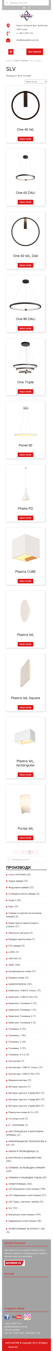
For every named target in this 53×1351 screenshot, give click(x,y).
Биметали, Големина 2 (20, 1016)
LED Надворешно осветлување (25, 1195)
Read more (25, 139)
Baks (11, 906)
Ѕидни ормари (16, 881)
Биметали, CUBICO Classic (22, 990)
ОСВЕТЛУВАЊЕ (21, 60)
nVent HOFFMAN (17, 874)
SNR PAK (13, 958)
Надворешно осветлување (23, 1221)
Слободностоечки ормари (22, 893)
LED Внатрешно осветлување (24, 1189)
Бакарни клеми (16, 977)
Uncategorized (16, 1118)
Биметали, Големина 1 (20, 1009)
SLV (31, 60)
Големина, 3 (15, 1048)
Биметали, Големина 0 (20, 1003)
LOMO (12, 952)
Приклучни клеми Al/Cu (21, 1112)
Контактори (15, 1061)
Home (9, 60)
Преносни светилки (19, 933)
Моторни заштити (18, 1086)
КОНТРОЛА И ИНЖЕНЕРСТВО (25, 1157)
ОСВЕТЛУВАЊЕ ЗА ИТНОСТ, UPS (27, 1228)
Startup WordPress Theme (31, 1346)
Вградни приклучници (20, 939)
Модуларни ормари (19, 887)
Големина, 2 (15, 1041)
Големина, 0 (15, 1029)
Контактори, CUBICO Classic (23, 1067)
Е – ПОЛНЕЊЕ (16, 1125)
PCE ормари (15, 945)
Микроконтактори (18, 1080)
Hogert (12, 900)
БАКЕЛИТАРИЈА (17, 984)
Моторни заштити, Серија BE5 (24, 1099)
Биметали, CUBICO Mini (21, 997)
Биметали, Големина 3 (20, 1022)
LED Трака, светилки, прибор (24, 1201)
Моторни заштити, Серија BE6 (24, 1105)
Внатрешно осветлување (22, 1214)
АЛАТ (11, 965)
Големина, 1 (15, 1035)
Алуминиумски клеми (20, 971)
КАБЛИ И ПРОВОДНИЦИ (22, 1151)
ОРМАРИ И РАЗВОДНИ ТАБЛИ (25, 1177)
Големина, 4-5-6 (17, 1054)
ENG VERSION (35, 52)
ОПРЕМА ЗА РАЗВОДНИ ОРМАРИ (27, 1167)
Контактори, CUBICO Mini (22, 1074)
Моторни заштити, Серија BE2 (24, 1093)
